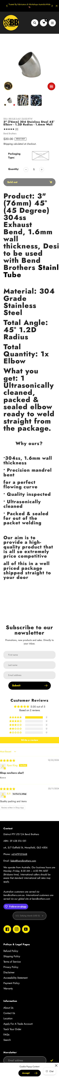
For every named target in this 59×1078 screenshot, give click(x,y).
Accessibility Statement (15, 978)
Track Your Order (12, 1029)
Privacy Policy (10, 967)
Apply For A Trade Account (18, 1024)
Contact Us (9, 1013)
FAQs (6, 1034)
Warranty (8, 988)
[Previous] (7, 5)
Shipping (8, 144)
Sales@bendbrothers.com (23, 861)
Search (7, 1040)
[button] (15, 717)
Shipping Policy (11, 956)
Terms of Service (12, 961)
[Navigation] (52, 22)
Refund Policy (10, 951)
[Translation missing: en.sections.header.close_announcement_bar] (56, 5)
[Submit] (52, 1060)
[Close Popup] (56, 1065)
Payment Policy (11, 983)
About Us (8, 1008)
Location (7, 1018)
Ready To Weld (40, 156)
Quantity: (13, 169)
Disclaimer (8, 972)
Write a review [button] (29, 740)
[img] (7, 760)
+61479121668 (19, 854)
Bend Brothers (10, 133)
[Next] (51, 5)
